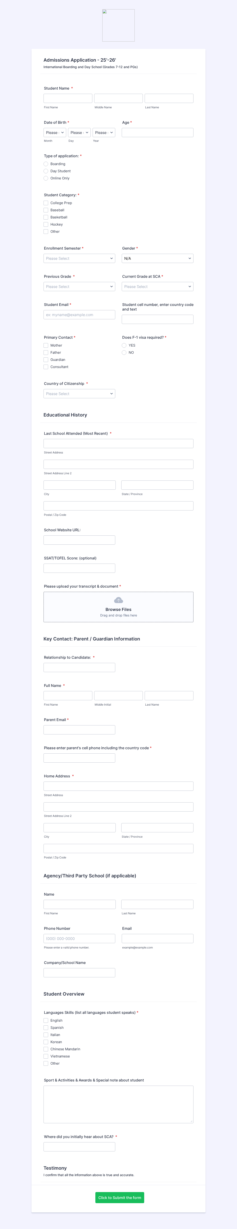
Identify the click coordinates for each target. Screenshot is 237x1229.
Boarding (57, 164)
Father (55, 352)
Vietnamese (60, 1056)
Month (48, 140)
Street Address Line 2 (58, 473)
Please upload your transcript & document (82, 586)
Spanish (57, 1027)
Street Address (53, 452)
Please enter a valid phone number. (66, 947)
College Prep (61, 203)
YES (132, 345)
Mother (56, 345)
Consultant (59, 367)
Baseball (57, 210)
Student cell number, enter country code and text (157, 306)
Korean (56, 1042)
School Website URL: (62, 530)
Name (49, 894)
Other (55, 231)
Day (71, 140)
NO (131, 352)
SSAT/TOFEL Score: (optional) (70, 558)
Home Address (59, 776)
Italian (55, 1035)
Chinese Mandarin (65, 1049)
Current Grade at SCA (142, 276)
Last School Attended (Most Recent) (78, 433)
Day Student (60, 171)
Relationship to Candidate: (69, 657)
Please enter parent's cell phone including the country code (98, 748)
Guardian (57, 359)
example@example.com (137, 947)
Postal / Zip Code (55, 514)
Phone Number (57, 928)
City (46, 494)
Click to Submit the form (119, 1197)
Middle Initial (103, 704)
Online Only (59, 178)
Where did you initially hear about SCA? (80, 1136)
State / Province (132, 494)
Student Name (58, 88)
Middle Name (103, 107)
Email (127, 928)
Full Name (54, 685)
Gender (130, 248)
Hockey (56, 224)
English (56, 1020)
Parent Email (56, 719)
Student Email (57, 304)
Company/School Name (65, 962)
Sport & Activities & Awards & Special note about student (94, 1080)
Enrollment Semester (64, 248)
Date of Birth (56, 122)
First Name (51, 107)
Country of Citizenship (66, 383)
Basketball (58, 217)
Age (127, 122)
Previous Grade (59, 276)
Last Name (152, 107)
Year (96, 140)
